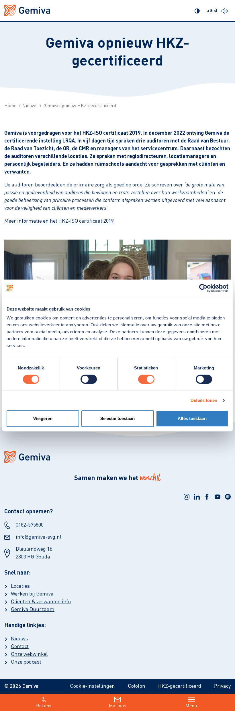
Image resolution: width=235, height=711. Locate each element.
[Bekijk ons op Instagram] (186, 497)
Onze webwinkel (29, 654)
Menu (191, 706)
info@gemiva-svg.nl (38, 537)
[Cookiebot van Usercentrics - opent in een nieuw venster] (203, 288)
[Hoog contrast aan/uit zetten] (199, 10)
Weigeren (42, 418)
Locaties (20, 586)
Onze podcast (26, 662)
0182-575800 (30, 525)
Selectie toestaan (117, 418)
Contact (20, 646)
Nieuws (30, 106)
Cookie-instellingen (92, 686)
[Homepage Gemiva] (117, 457)
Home (10, 106)
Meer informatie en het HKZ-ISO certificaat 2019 (59, 221)
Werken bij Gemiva (32, 594)
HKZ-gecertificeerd (179, 686)
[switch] (89, 379)
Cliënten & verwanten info (41, 601)
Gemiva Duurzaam (32, 609)
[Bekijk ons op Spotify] (228, 497)
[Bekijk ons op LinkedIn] (197, 497)
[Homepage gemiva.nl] (27, 10)
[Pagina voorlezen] (226, 10)
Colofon (136, 686)
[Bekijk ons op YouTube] (217, 497)
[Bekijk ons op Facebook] (207, 497)
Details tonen (204, 400)
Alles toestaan (192, 418)
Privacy (222, 686)
